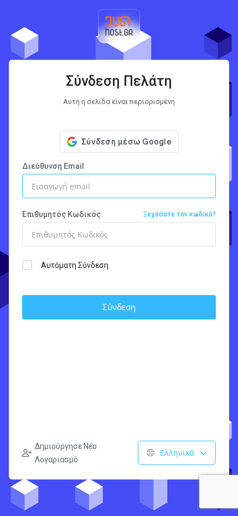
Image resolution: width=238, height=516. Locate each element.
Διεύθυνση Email (53, 166)
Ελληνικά (177, 452)
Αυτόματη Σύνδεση (74, 265)
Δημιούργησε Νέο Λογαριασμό (66, 453)
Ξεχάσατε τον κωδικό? (179, 214)
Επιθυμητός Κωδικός (119, 214)
